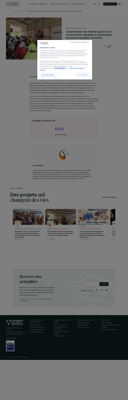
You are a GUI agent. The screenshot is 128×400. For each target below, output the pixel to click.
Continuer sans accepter (79, 42)
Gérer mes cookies (48, 75)
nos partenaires (60, 68)
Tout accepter (82, 75)
